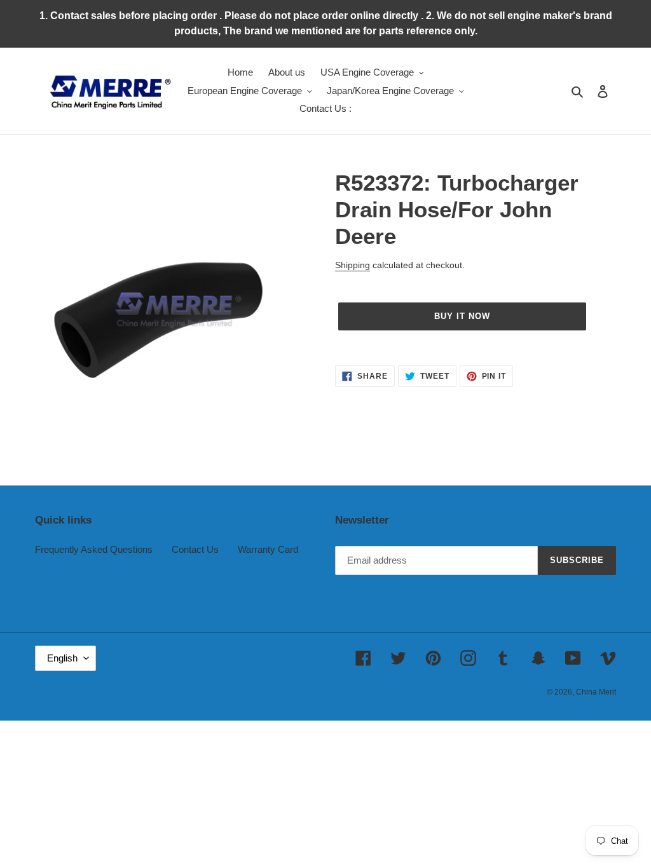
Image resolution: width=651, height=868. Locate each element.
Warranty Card (268, 549)
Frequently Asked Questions (94, 549)
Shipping (352, 265)
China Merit (596, 692)
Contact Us (195, 549)
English (62, 658)
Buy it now (462, 316)
